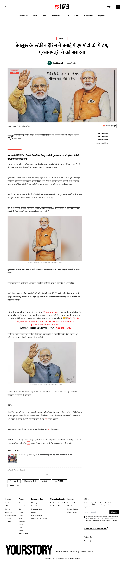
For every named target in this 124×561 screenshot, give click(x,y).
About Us (58, 552)
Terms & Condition (87, 552)
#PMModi (56, 321)
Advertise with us (44, 475)
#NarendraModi (36, 321)
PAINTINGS (59, 481)
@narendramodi (50, 312)
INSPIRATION (15, 486)
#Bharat (65, 321)
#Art (71, 321)
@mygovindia (22, 321)
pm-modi (13, 481)
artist (44, 481)
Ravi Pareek (58, 63)
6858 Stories (72, 63)
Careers (65, 552)
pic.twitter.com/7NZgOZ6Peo (45, 324)
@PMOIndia (73, 318)
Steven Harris (29, 481)
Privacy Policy (74, 552)
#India (48, 321)
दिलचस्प (61, 38)
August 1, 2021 (64, 328)
